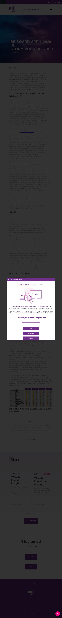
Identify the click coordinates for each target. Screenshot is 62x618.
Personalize (31, 333)
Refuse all (31, 338)
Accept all (31, 328)
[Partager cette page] (57, 613)
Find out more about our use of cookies (31, 322)
